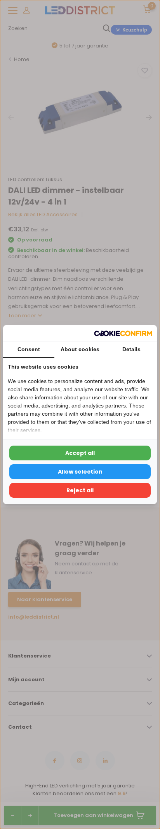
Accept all (80, 453)
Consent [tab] (28, 349)
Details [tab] (131, 349)
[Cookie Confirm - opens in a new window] (123, 333)
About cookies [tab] (80, 349)
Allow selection (80, 472)
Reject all (80, 490)
